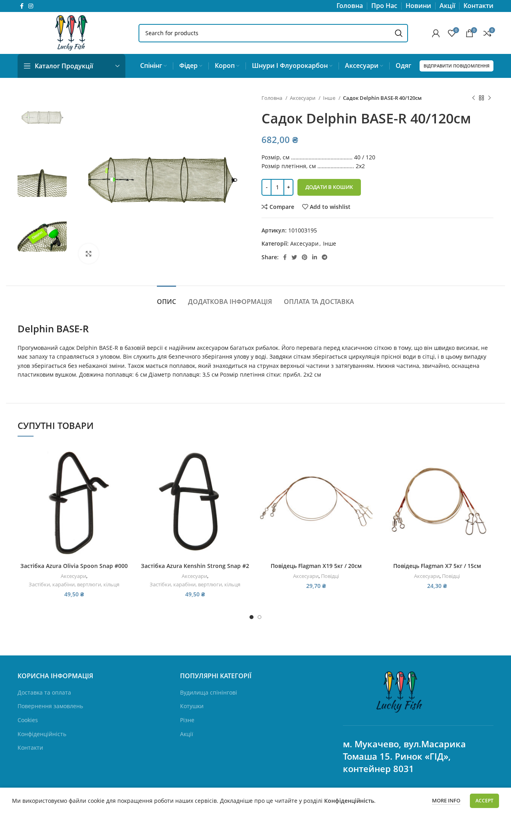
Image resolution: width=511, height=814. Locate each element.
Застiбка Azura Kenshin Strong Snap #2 (195, 566)
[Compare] (125, 458)
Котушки (192, 706)
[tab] (166, 298)
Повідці (330, 576)
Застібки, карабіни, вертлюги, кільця (74, 584)
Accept (484, 800)
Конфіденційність (42, 734)
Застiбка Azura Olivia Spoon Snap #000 (74, 566)
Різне (187, 720)
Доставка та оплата (44, 692)
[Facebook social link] (22, 6)
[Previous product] (473, 98)
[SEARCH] (399, 33)
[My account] (436, 33)
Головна (272, 97)
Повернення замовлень (50, 706)
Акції (186, 734)
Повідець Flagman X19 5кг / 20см (316, 566)
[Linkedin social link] (314, 257)
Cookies (28, 720)
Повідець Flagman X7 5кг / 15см (437, 566)
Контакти (30, 747)
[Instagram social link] (31, 6)
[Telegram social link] (324, 257)
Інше (330, 97)
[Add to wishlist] (125, 494)
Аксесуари (303, 97)
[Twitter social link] (294, 257)
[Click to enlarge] (89, 254)
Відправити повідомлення (456, 66)
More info (446, 800)
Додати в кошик (329, 187)
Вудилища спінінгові (208, 692)
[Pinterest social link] (304, 257)
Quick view (125, 476)
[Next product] (489, 98)
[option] (42, 118)
